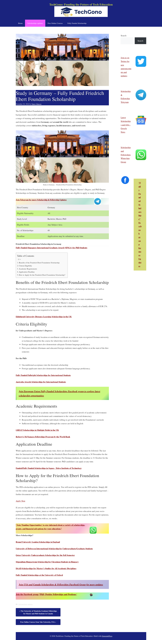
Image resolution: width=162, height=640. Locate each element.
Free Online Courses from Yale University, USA (37, 622)
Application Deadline (27, 272)
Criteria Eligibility (25, 265)
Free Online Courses (55, 23)
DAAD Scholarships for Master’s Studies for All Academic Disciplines (46, 568)
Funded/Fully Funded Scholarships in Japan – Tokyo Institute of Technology (49, 468)
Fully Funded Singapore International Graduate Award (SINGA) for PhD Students (51, 247)
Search (123, 35)
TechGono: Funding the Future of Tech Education (81, 4)
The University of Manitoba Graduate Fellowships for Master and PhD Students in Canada (39, 612)
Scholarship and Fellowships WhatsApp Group (126, 154)
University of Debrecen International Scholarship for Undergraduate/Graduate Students (54, 548)
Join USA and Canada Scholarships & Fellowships (61, 584)
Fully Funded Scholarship (76, 23)
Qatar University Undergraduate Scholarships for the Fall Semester (45, 555)
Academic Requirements (28, 269)
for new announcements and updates (126, 68)
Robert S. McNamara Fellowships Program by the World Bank (43, 436)
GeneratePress (107, 636)
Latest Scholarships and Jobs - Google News (126, 124)
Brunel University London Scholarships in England (38, 541)
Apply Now (20, 501)
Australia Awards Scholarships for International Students (41, 381)
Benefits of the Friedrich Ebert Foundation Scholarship (39, 262)
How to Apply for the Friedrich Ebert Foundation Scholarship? (42, 275)
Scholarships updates (35, 23)
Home (20, 23)
